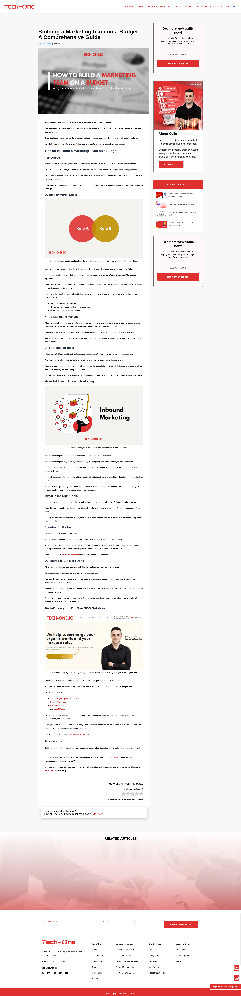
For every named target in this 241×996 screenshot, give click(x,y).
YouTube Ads (155, 967)
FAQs (178, 961)
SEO (141, 7)
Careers (95, 967)
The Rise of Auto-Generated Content (182, 204)
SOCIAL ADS (199, 7)
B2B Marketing (44, 44)
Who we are (97, 956)
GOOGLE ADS (182, 7)
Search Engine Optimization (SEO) (64, 698)
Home (94, 950)
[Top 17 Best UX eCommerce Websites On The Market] (161, 224)
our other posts (112, 757)
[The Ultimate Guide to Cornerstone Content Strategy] (161, 195)
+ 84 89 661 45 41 (126, 956)
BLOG (212, 7)
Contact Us (97, 961)
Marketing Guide (183, 956)
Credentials (97, 973)
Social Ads (154, 961)
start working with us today (78, 734)
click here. (98, 814)
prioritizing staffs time (70, 555)
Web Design (55, 705)
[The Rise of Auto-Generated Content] (161, 204)
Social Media (59, 709)
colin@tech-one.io (126, 950)
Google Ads (154, 956)
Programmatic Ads (157, 973)
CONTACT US (224, 7)
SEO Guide (181, 950)
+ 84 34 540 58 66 (126, 973)
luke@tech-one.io (126, 967)
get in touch (50, 770)
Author (95, 979)
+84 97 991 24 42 (57, 962)
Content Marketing (57, 702)
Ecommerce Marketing (159, 7)
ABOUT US (129, 7)
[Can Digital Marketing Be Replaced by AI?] (161, 213)
